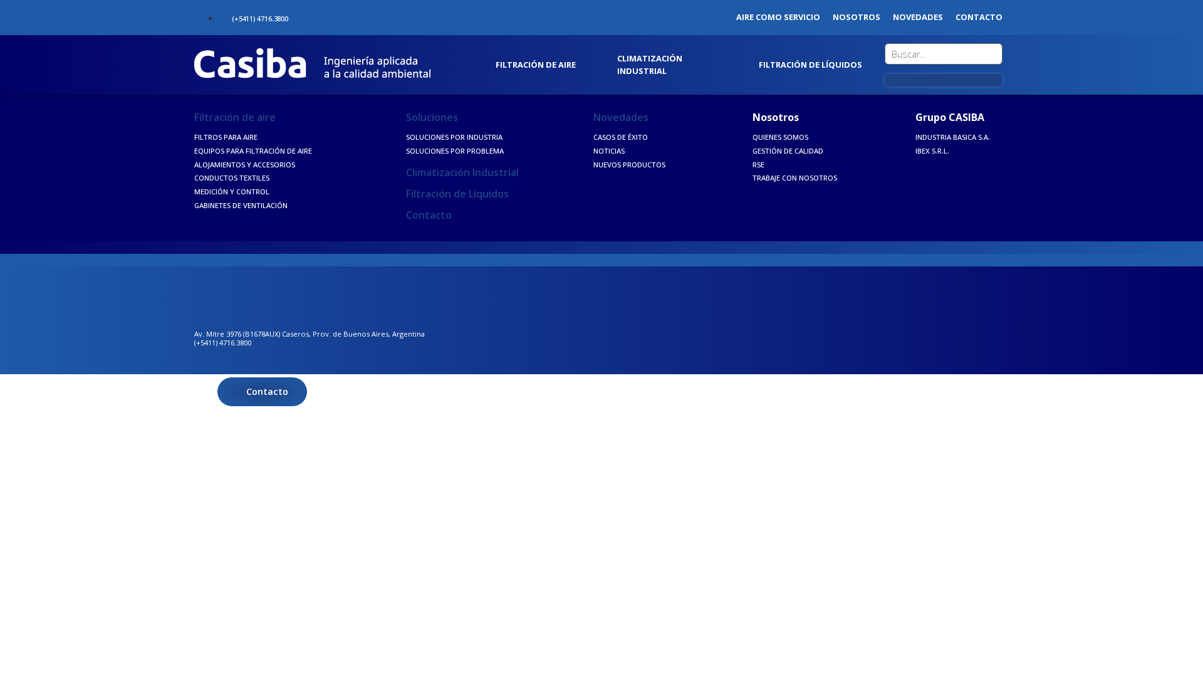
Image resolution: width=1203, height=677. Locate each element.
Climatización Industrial (462, 172)
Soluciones (432, 117)
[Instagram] (354, 15)
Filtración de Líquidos (457, 194)
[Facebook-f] (334, 15)
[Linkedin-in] (373, 15)
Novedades (620, 117)
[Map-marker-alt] (315, 15)
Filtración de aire (235, 117)
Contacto (429, 215)
